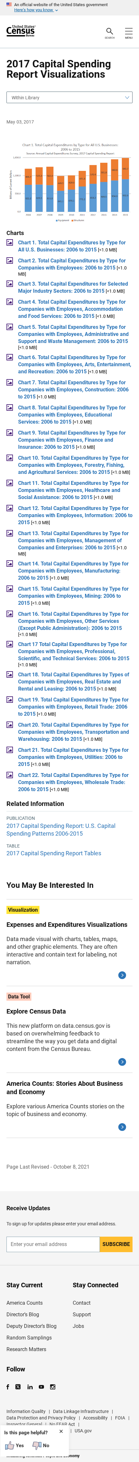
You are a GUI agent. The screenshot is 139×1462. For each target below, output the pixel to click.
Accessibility (95, 1417)
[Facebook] (9, 1387)
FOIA (120, 1417)
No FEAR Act (62, 1424)
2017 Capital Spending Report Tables (53, 853)
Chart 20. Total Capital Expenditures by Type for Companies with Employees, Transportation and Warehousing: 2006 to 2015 (73, 732)
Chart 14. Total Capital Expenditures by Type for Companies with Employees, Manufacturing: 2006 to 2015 (73, 571)
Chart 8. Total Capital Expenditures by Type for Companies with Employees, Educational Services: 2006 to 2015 (72, 415)
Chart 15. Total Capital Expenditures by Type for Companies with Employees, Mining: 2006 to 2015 (73, 596)
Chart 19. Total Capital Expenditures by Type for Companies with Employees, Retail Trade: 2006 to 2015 (73, 707)
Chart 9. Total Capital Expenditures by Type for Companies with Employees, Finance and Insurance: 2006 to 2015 (72, 440)
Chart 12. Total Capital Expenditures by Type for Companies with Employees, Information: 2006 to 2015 (75, 515)
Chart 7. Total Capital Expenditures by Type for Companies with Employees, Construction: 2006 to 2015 (73, 389)
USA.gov (83, 1430)
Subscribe (116, 1244)
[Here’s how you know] (69, 7)
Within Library (25, 97)
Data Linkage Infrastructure (81, 1411)
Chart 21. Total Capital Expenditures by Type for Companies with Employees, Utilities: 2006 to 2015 (73, 757)
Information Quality (26, 1411)
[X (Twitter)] (18, 1387)
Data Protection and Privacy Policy (41, 1417)
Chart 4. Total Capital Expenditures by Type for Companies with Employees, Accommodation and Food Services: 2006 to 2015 (72, 309)
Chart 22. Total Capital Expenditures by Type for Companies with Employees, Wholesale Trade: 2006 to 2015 (73, 782)
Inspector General (24, 1424)
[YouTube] (41, 1387)
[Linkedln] (30, 1387)
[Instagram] (52, 1387)
